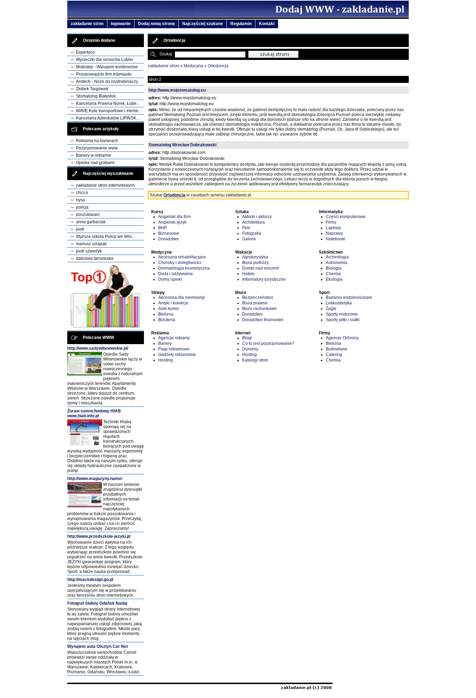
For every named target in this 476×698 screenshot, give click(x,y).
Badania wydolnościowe (349, 297)
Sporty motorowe (342, 314)
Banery (165, 343)
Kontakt (267, 23)
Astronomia (336, 262)
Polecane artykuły (101, 128)
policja (82, 207)
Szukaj (165, 54)
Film (246, 227)
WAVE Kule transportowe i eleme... (108, 110)
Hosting (165, 360)
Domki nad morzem (260, 268)
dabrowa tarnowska (94, 258)
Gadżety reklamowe (177, 354)
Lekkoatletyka (339, 303)
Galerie (249, 238)
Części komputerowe (346, 216)
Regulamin (241, 23)
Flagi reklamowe (174, 349)
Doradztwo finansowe (262, 319)
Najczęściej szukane (202, 23)
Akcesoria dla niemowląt (181, 297)
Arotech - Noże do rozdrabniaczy (107, 81)
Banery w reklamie (93, 155)
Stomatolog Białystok (96, 96)
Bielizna (166, 314)
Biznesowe (168, 233)
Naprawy (334, 233)
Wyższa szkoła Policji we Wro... (105, 236)
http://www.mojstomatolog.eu (177, 90)
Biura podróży (255, 262)
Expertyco (85, 52)
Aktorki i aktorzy (257, 216)
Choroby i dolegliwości (179, 262)
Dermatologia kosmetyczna (184, 268)
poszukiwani (88, 214)
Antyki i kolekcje (173, 303)
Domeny (250, 349)
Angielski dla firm (174, 216)
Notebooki (335, 238)
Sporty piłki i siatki (343, 319)
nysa (80, 199)
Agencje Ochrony (342, 337)
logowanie (121, 23)
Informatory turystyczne (264, 279)
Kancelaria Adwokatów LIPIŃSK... (107, 118)
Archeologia (337, 257)
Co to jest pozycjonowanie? (268, 343)
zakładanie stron (87, 23)
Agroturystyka (255, 257)
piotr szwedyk (89, 251)
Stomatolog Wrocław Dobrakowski (182, 144)
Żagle (331, 308)
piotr (80, 229)
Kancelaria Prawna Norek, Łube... (108, 103)
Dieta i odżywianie (175, 273)
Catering (334, 354)
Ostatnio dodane (99, 40)
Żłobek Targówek (92, 88)
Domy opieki (170, 279)
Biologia (333, 268)
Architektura (253, 222)
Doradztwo (168, 238)
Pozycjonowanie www (97, 148)
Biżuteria (166, 319)
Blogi (247, 337)
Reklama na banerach (97, 140)
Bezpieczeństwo (257, 297)
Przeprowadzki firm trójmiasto (104, 74)
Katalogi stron (255, 360)
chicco (82, 192)
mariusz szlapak (91, 243)
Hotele (248, 273)
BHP (162, 227)
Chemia (333, 273)
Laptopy (333, 227)
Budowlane (336, 349)
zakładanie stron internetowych (105, 185)
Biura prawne (255, 303)
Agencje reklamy (174, 337)
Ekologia (334, 279)
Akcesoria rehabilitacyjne (182, 257)
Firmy (331, 222)
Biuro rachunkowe (259, 308)
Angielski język (172, 222)
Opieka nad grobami (95, 162)
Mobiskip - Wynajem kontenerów (107, 66)
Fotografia (251, 233)
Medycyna (193, 65)
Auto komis (168, 308)
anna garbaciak (91, 221)
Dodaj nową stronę (156, 23)
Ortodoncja (218, 65)
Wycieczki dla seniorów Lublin (104, 59)
